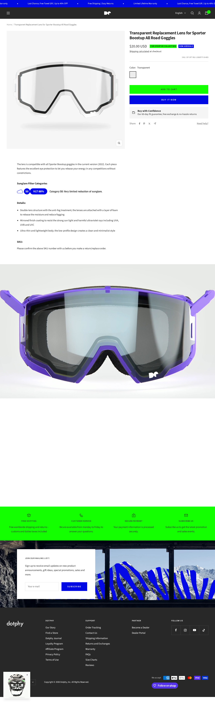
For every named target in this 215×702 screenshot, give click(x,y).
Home (9, 24)
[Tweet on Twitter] (149, 123)
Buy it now (168, 99)
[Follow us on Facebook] (176, 630)
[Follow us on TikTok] (203, 630)
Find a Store (52, 633)
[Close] (27, 675)
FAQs (88, 654)
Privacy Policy (53, 654)
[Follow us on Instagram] (185, 630)
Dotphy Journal (54, 638)
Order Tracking (93, 627)
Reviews (89, 665)
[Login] (199, 13)
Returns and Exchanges (97, 643)
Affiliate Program (54, 649)
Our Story (50, 627)
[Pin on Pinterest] (144, 123)
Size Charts (91, 660)
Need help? (202, 123)
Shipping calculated (139, 51)
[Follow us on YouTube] (194, 630)
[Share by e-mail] (155, 123)
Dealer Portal (138, 633)
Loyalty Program (54, 643)
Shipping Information (96, 638)
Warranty (90, 649)
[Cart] (206, 13)
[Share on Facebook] (139, 123)
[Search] (192, 13)
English (179, 13)
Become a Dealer (140, 627)
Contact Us (91, 633)
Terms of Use (52, 660)
